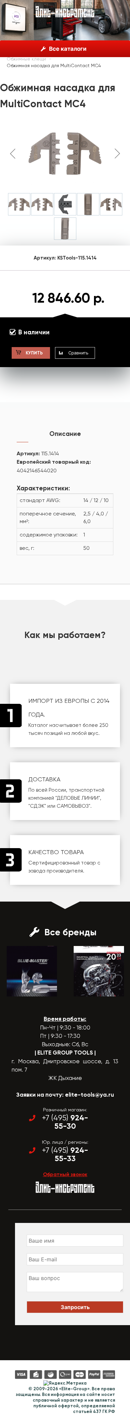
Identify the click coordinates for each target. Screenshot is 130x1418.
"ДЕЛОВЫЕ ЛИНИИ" (77, 798)
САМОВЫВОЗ (73, 806)
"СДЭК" (37, 806)
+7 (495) (65, 1122)
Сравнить (78, 352)
